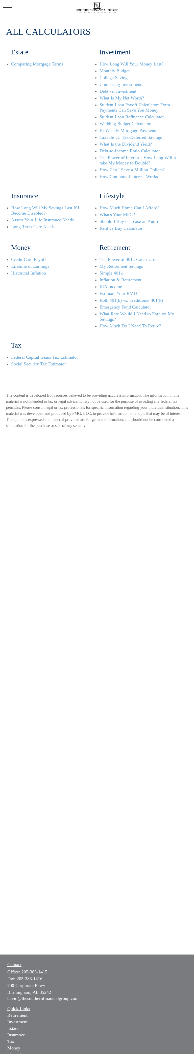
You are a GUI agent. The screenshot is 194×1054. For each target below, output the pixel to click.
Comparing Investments (121, 84)
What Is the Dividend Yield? (126, 144)
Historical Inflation (28, 273)
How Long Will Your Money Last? (131, 63)
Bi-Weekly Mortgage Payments (128, 130)
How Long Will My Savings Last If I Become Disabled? (45, 210)
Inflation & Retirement (120, 279)
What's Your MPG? (117, 214)
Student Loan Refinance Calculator (132, 116)
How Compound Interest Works (129, 176)
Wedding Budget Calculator (125, 123)
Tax (10, 1041)
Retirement (17, 1015)
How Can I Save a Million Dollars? (132, 169)
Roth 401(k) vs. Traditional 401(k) (131, 300)
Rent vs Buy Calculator (121, 228)
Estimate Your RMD (118, 293)
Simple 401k (111, 273)
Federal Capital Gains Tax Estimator (44, 357)
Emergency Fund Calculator (125, 307)
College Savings (114, 77)
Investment (17, 1021)
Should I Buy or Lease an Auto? (129, 221)
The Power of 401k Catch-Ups (128, 259)
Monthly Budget (115, 70)
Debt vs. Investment (118, 91)
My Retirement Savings (121, 266)
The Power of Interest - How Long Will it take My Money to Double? (138, 160)
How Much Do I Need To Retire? (130, 325)
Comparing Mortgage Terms (37, 63)
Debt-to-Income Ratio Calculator (130, 150)
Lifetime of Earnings (30, 266)
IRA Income (111, 286)
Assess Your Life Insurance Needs (42, 219)
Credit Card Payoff (28, 259)
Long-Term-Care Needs (33, 226)
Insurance (16, 1034)
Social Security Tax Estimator (38, 363)
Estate (12, 1028)
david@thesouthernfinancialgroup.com (43, 998)
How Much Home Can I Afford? (129, 207)
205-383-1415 (34, 971)
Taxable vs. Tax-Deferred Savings (131, 137)
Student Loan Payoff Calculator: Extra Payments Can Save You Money (135, 107)
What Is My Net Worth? (122, 97)
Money (13, 1047)
